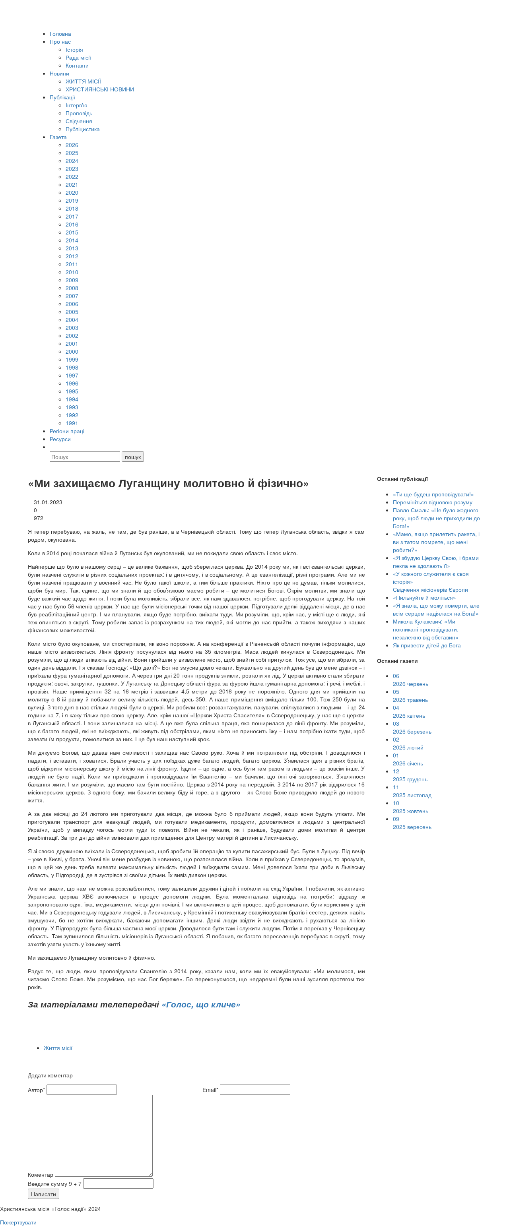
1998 (72, 367)
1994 (72, 399)
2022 (72, 176)
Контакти (77, 65)
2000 (72, 351)
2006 (72, 304)
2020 (72, 192)
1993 (72, 407)
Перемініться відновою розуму (432, 502)
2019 (72, 200)
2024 (72, 161)
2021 (72, 184)
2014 (72, 240)
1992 (72, 415)
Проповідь (79, 113)
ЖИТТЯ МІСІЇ (83, 81)
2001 (72, 343)
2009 (72, 280)
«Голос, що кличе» (201, 1004)
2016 (72, 224)
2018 (72, 208)
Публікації (62, 97)
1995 (72, 391)
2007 (72, 296)
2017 (72, 216)
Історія (74, 49)
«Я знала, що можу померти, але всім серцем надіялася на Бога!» (436, 609)
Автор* (36, 1090)
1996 (72, 383)
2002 (72, 335)
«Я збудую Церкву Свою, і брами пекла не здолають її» (436, 561)
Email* (210, 1090)
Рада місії (78, 57)
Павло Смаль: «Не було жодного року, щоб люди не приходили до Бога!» (436, 518)
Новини (59, 73)
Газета (58, 137)
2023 (72, 168)
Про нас (60, 41)
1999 (72, 359)
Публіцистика (83, 129)
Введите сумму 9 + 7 (55, 1183)
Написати (43, 1194)
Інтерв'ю (76, 105)
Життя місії (58, 1048)
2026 (72, 145)
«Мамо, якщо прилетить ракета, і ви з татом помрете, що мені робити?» (436, 542)
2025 (72, 153)
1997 (72, 375)
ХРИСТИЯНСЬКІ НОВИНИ (100, 89)
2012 (72, 256)
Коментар (40, 1174)
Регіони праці (67, 431)
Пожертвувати (18, 1222)
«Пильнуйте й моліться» (424, 597)
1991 (72, 423)
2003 (72, 327)
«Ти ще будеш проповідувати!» (433, 494)
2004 (72, 319)
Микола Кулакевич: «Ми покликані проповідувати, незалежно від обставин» (425, 629)
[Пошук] (53, 447)
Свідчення (79, 121)
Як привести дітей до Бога (427, 645)
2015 (72, 232)
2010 (72, 272)
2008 (72, 288)
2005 (72, 312)
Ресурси (60, 439)
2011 (72, 264)
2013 (72, 248)
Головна (60, 33)
